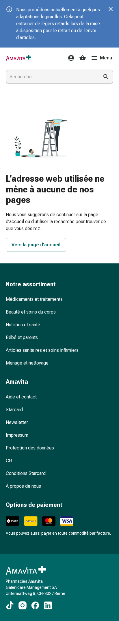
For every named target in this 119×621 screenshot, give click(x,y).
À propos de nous (23, 486)
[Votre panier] (82, 58)
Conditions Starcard (26, 473)
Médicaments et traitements (34, 299)
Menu (106, 58)
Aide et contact (21, 397)
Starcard (14, 409)
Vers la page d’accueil (36, 244)
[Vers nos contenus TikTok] (10, 605)
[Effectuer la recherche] (106, 77)
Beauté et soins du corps (31, 312)
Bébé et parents (22, 337)
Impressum (17, 435)
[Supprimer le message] (111, 9)
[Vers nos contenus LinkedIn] (48, 605)
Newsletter (17, 422)
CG (9, 460)
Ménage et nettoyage (27, 363)
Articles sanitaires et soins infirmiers (42, 350)
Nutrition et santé (23, 324)
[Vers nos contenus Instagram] (22, 605)
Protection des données (30, 448)
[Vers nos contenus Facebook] (35, 605)
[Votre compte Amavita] (69, 58)
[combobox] (51, 77)
